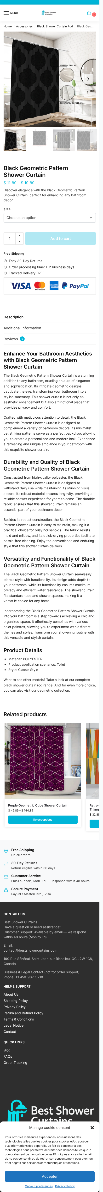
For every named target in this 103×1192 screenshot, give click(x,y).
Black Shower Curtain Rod (55, 26)
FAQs (8, 1056)
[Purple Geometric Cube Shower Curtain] (43, 761)
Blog (7, 1050)
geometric (45, 690)
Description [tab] (13, 317)
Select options (42, 819)
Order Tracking (15, 1062)
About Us (11, 994)
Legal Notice (13, 1025)
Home (8, 26)
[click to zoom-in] (51, 79)
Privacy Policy (65, 1186)
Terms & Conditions (19, 1019)
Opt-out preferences (39, 1186)
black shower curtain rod (23, 685)
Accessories (24, 26)
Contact (10, 1032)
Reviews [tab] (13, 339)
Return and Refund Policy (23, 1013)
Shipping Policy (16, 1001)
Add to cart (60, 238)
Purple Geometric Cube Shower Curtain (37, 805)
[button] (92, 1127)
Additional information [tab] (22, 328)
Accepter (50, 1176)
